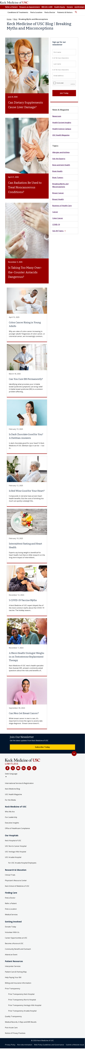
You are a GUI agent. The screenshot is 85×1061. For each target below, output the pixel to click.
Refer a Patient (11, 7)
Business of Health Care (62, 205)
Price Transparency (12, 988)
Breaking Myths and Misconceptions (60, 185)
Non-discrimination (24, 1045)
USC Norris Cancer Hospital (15, 846)
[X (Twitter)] (12, 768)
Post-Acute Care (11, 1027)
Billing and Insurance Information (18, 983)
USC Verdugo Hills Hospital (15, 852)
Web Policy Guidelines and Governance (49, 1045)
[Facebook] (7, 768)
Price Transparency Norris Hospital (22, 1000)
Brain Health (57, 171)
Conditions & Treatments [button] (18, 12)
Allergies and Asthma (60, 152)
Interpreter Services (12, 966)
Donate (70, 7)
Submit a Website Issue (75, 1045)
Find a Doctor (10, 898)
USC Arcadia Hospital (13, 857)
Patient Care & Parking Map (16, 972)
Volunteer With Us (12, 932)
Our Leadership (11, 817)
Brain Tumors (57, 177)
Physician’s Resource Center (16, 880)
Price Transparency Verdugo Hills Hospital (24, 1005)
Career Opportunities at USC (16, 938)
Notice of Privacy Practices (15, 1033)
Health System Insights (61, 122)
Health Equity (59, 7)
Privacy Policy (10, 1045)
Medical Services (11, 914)
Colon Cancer (57, 218)
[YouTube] (18, 768)
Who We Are (10, 811)
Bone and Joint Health (61, 165)
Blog (15, 19)
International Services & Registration (19, 783)
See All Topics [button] (59, 231)
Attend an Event (11, 954)
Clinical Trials (10, 875)
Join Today (64, 93)
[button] (76, 11)
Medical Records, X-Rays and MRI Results (20, 1022)
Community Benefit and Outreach (18, 949)
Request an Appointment (29, 7)
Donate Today (10, 927)
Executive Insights (12, 823)
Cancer (55, 212)
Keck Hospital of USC (13, 840)
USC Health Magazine (60, 135)
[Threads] (34, 768)
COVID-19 (56, 224)
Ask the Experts (58, 159)
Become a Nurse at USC (14, 943)
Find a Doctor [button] (50, 12)
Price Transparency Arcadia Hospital (22, 1011)
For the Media (10, 800)
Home (9, 19)
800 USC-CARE (47, 7)
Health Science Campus (61, 129)
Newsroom (56, 116)
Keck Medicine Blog (12, 789)
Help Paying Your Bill (13, 977)
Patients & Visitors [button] (64, 12)
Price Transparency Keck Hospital (21, 994)
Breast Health (58, 199)
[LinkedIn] (23, 768)
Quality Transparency (13, 1016)
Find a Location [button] (36, 12)
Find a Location (11, 909)
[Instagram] (29, 768)
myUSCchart (79, 7)
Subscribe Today (42, 747)
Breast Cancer (58, 193)
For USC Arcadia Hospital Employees (22, 863)
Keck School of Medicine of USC (17, 886)
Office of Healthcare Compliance (17, 828)
